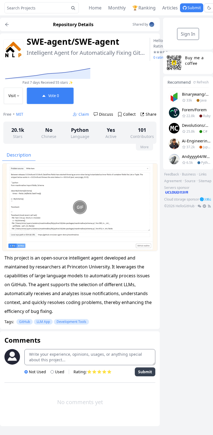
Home (95, 8)
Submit (194, 7)
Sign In (188, 34)
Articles (170, 8)
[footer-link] (199, 206)
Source (190, 181)
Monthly (117, 8)
